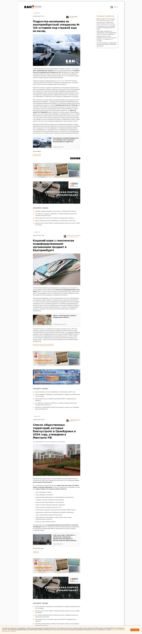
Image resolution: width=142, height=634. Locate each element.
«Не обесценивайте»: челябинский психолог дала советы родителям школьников (106, 44)
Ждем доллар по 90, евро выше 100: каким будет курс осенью (106, 19)
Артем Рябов (74, 16)
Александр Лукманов (73, 235)
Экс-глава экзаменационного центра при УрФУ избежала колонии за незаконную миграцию (56, 616)
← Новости (36, 13)
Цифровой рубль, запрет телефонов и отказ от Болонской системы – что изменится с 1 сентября (106, 38)
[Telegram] (75, 158)
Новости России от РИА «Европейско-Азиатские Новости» (29, 7)
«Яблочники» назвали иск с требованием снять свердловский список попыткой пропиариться (106, 33)
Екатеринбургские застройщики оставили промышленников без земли (106, 28)
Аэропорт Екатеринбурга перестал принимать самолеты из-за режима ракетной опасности (57, 408)
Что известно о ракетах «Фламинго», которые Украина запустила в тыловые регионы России (56, 214)
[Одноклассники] (73, 158)
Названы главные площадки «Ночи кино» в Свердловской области (55, 211)
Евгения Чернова (75, 420)
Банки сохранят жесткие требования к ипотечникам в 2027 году (55, 220)
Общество (35, 552)
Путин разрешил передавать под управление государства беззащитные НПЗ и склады (57, 395)
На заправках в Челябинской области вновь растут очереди (106, 23)
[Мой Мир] (77, 158)
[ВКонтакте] (71, 158)
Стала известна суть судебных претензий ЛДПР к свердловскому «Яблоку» (55, 399)
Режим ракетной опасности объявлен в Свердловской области (54, 218)
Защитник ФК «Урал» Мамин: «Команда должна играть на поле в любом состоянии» (57, 224)
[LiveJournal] (79, 158)
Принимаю (135, 629)
